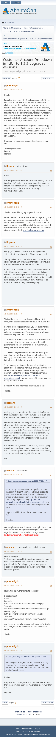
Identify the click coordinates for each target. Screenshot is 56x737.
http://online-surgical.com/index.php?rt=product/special (22, 376)
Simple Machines (34, 731)
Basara (10, 166)
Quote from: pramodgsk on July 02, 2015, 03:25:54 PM (28, 481)
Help (17, 729)
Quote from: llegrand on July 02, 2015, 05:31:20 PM (27, 656)
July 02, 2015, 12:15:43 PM (13, 207)
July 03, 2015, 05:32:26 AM (13, 551)
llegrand (10, 242)
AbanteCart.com (23, 714)
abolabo (10, 547)
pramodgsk (12, 85)
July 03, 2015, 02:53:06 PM (13, 585)
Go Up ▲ (37, 729)
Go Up (4, 703)
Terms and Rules (26, 729)
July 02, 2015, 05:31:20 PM (13, 407)
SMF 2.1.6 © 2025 (22, 731)
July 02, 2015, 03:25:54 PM (13, 314)
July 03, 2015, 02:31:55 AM (13, 475)
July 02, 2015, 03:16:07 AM (13, 170)
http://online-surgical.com (33, 230)
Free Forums (18, 734)
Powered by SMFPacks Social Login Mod (36, 734)
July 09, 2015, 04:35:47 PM (13, 650)
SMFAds (8, 734)
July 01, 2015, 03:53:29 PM (13, 90)
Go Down (6, 78)
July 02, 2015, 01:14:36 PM (13, 246)
